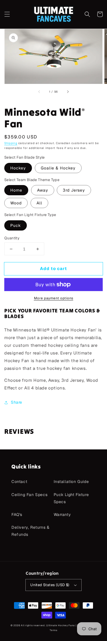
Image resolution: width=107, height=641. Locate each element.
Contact (19, 481)
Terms (53, 630)
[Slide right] (67, 92)
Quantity (11, 238)
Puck (15, 225)
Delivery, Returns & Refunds (30, 531)
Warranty (62, 514)
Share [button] (16, 402)
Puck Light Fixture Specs (71, 498)
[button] (7, 14)
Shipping (10, 143)
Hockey (18, 168)
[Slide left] (39, 92)
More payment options (53, 298)
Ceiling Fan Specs (29, 494)
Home (16, 190)
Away (42, 190)
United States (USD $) (49, 584)
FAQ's (16, 514)
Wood (16, 203)
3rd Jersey (74, 190)
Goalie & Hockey (58, 168)
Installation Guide (71, 481)
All (39, 203)
